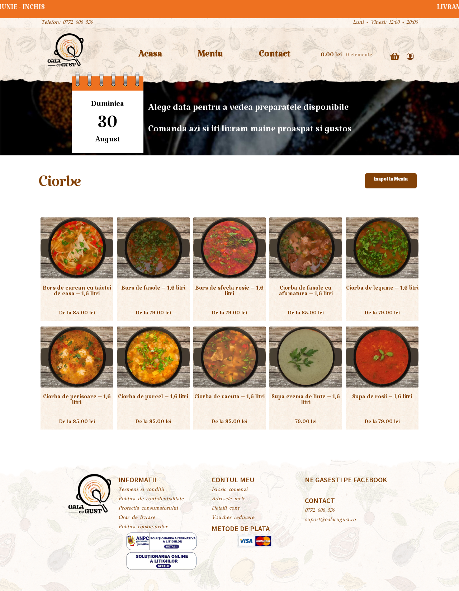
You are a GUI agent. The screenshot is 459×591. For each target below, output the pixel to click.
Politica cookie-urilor (142, 527)
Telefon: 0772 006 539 (67, 22)
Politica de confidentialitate (151, 499)
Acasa (150, 56)
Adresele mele (228, 499)
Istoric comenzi (229, 489)
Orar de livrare (136, 517)
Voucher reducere (233, 517)
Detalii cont (225, 508)
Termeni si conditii (141, 489)
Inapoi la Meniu (391, 180)
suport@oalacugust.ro (330, 519)
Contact (274, 56)
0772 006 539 (320, 510)
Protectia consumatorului (148, 508)
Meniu (210, 56)
